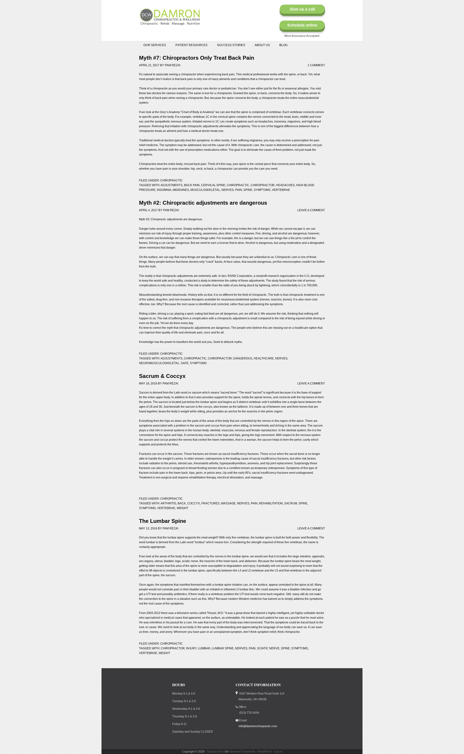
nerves (227, 189)
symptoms (262, 189)
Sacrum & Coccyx (162, 376)
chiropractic (238, 185)
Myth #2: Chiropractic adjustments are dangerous (203, 203)
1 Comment (316, 65)
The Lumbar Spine (162, 521)
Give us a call (302, 9)
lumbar (204, 648)
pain (238, 189)
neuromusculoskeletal (159, 363)
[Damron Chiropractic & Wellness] (170, 23)
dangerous (242, 358)
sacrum (290, 503)
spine (247, 189)
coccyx (193, 503)
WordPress (265, 751)
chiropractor (263, 185)
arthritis (168, 503)
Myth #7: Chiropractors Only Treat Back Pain (196, 58)
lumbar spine (223, 648)
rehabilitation (271, 503)
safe (184, 363)
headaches (285, 185)
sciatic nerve (268, 648)
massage (228, 503)
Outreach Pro (215, 751)
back (182, 503)
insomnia (164, 189)
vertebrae (281, 189)
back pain (192, 185)
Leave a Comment (311, 210)
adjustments (172, 185)
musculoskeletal (205, 189)
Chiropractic (171, 180)
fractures (210, 503)
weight (182, 508)
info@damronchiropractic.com (258, 726)
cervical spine (213, 185)
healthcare (264, 358)
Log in (278, 751)
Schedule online (302, 25)
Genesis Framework (242, 751)
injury (191, 648)
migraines (181, 189)
